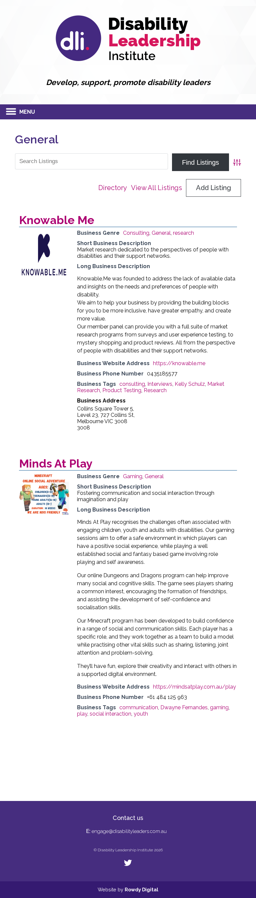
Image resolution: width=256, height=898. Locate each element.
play (82, 714)
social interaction (110, 714)
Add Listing (213, 188)
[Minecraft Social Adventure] (44, 513)
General (161, 233)
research (183, 233)
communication (138, 707)
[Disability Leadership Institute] (128, 59)
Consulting (136, 233)
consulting (132, 384)
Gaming (132, 476)
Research (155, 390)
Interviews (159, 384)
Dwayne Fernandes (184, 707)
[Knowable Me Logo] (44, 278)
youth (141, 714)
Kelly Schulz (190, 384)
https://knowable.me (179, 363)
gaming (219, 707)
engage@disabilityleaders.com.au (129, 831)
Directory (112, 188)
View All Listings (156, 188)
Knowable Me (56, 220)
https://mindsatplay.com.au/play (194, 687)
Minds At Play (56, 463)
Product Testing (121, 390)
